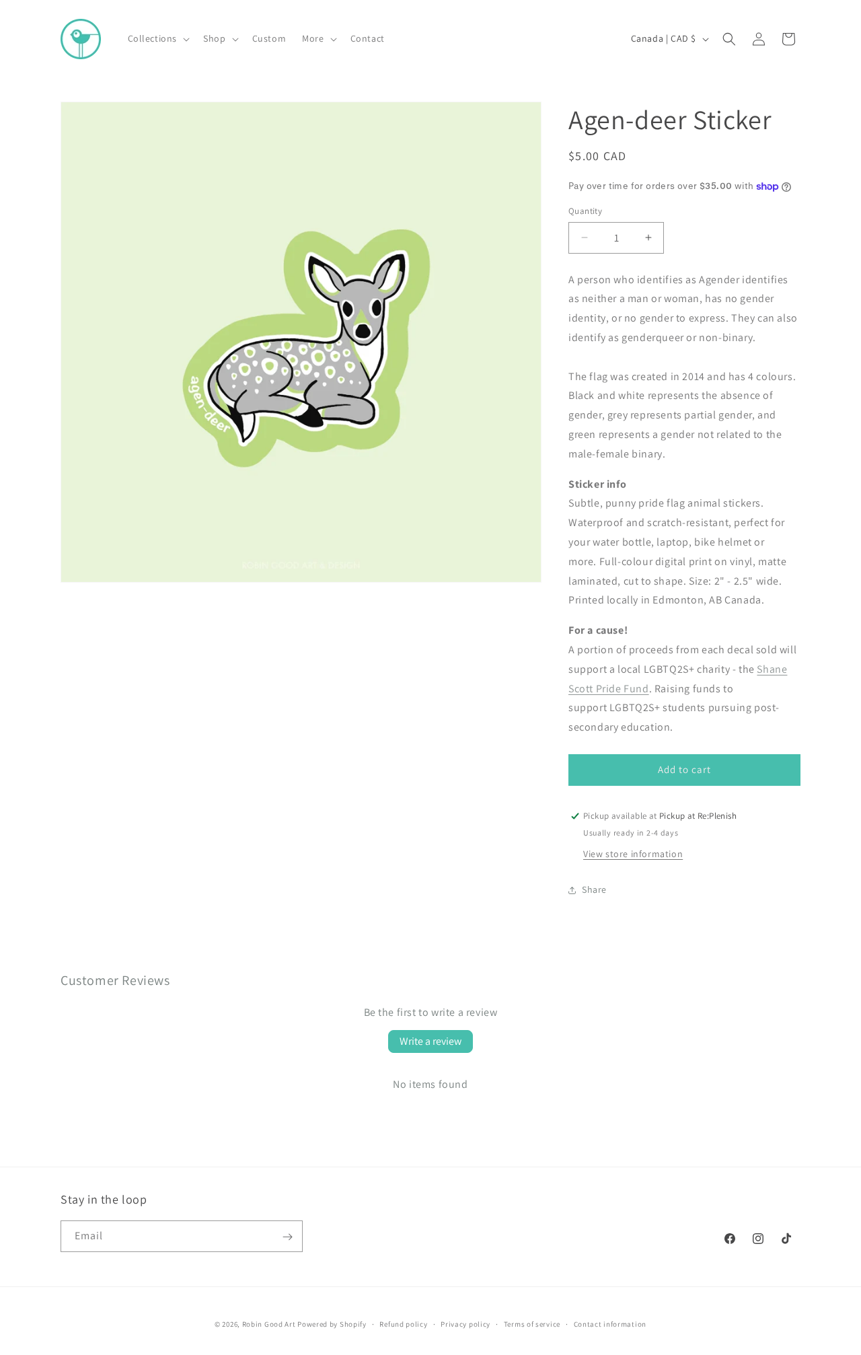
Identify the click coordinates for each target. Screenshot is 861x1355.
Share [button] (594, 889)
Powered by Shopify (332, 1324)
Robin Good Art (269, 1324)
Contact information (610, 1323)
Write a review (430, 1041)
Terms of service (532, 1323)
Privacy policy (465, 1323)
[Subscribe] (287, 1237)
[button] (158, 38)
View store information (633, 854)
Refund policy (403, 1323)
